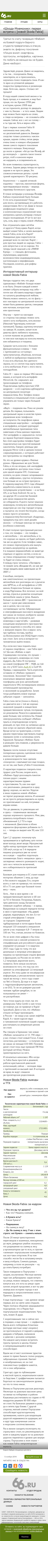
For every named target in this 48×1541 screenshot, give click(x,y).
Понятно (25, 1537)
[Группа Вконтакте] (10, 1466)
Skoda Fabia (19, 1079)
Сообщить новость (17, 1470)
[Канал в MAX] (20, 1466)
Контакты (12, 1491)
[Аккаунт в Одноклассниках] (15, 1466)
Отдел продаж (34, 1491)
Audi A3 (27, 666)
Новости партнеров (31, 1506)
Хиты (40, 22)
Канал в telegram (24, 1495)
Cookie (9, 1506)
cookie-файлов (36, 1531)
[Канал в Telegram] (5, 1466)
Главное (8, 22)
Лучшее (24, 22)
